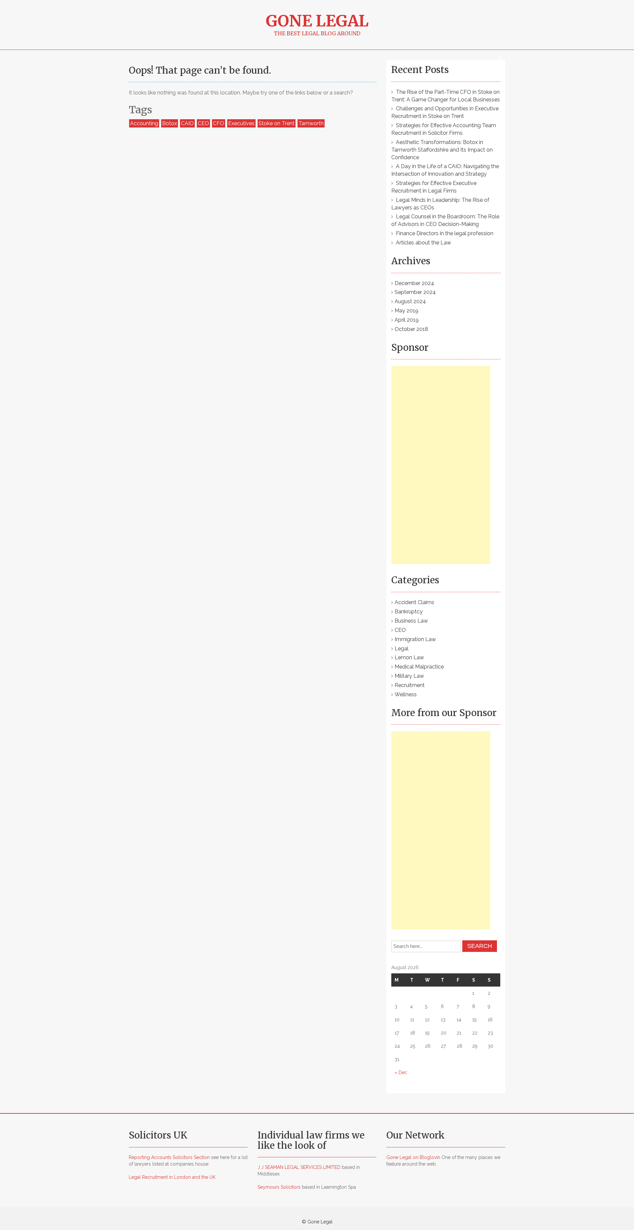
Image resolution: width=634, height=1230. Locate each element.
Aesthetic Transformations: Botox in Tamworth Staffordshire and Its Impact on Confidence (442, 150)
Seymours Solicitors (279, 1187)
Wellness (406, 694)
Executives (241, 123)
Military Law (409, 676)
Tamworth (311, 123)
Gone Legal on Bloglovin (413, 1157)
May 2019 (406, 311)
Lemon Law (409, 657)
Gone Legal (317, 21)
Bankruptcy (409, 611)
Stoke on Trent (277, 123)
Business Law (411, 621)
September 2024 (415, 292)
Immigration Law (415, 639)
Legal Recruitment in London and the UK (172, 1177)
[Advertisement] (440, 465)
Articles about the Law (423, 242)
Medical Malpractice (419, 667)
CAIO (187, 123)
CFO (218, 123)
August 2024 (410, 301)
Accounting (144, 123)
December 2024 (414, 283)
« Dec (401, 1072)
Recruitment (410, 685)
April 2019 (407, 320)
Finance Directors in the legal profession (444, 233)
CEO (203, 123)
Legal (401, 648)
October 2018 (411, 329)
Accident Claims (414, 602)
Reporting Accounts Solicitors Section (169, 1157)
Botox (169, 123)
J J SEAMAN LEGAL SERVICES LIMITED (299, 1167)
